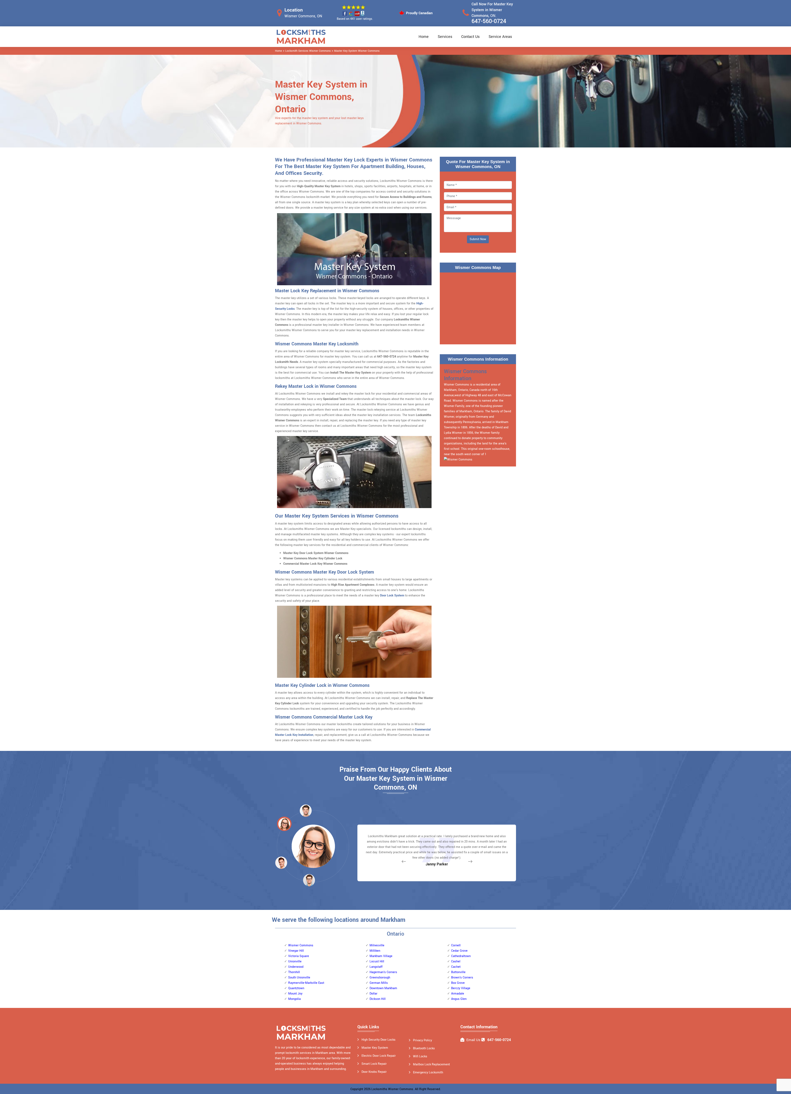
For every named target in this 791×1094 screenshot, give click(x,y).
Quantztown (296, 988)
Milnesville (377, 945)
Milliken (375, 951)
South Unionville (299, 977)
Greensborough (380, 977)
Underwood (295, 967)
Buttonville (458, 972)
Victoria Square (298, 956)
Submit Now (478, 239)
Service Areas (500, 36)
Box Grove (458, 983)
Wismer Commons (300, 945)
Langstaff (376, 967)
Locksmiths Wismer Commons (392, 1089)
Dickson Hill (378, 999)
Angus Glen (459, 999)
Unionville (295, 961)
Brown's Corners (462, 977)
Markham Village (381, 956)
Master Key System (375, 1048)
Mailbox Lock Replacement (431, 1064)
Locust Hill (377, 961)
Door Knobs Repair (374, 1072)
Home (424, 36)
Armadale (457, 993)
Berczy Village (460, 988)
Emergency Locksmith (428, 1072)
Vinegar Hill (296, 951)
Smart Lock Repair (374, 1064)
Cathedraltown (461, 956)
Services (445, 36)
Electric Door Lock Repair (379, 1056)
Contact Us (470, 36)
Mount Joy (295, 993)
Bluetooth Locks (424, 1048)
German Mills (379, 983)
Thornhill (294, 972)
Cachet (456, 967)
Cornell (456, 945)
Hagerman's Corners (383, 972)
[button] (309, 880)
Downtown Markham (383, 988)
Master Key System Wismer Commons (357, 51)
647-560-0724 (489, 21)
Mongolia (294, 999)
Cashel (455, 961)
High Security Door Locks (379, 1040)
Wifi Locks (420, 1056)
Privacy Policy (422, 1040)
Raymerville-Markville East (306, 983)
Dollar (373, 993)
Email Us (473, 1040)
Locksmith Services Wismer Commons (308, 51)
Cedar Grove (459, 951)
